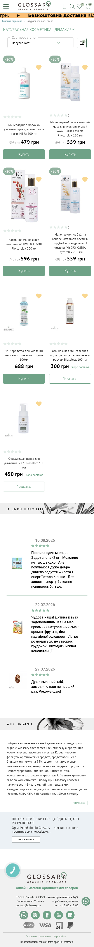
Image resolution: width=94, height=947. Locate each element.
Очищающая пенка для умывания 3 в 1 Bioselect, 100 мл (24, 463)
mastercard (29, 925)
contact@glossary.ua (28, 905)
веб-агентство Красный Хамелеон (56, 942)
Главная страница (12, 21)
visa (45, 925)
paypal (70, 925)
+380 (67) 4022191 (30, 897)
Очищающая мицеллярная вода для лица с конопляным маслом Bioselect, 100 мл (70, 355)
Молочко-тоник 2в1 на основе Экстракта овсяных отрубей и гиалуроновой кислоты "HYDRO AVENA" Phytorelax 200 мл (70, 243)
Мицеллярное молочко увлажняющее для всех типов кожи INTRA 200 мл (24, 129)
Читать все (79, 803)
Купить (24, 154)
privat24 (59, 925)
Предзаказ (70, 379)
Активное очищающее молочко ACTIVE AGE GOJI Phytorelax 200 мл (24, 244)
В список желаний (39, 67)
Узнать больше (25, 839)
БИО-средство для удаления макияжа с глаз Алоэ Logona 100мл (24, 355)
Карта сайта (59, 936)
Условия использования (38, 936)
